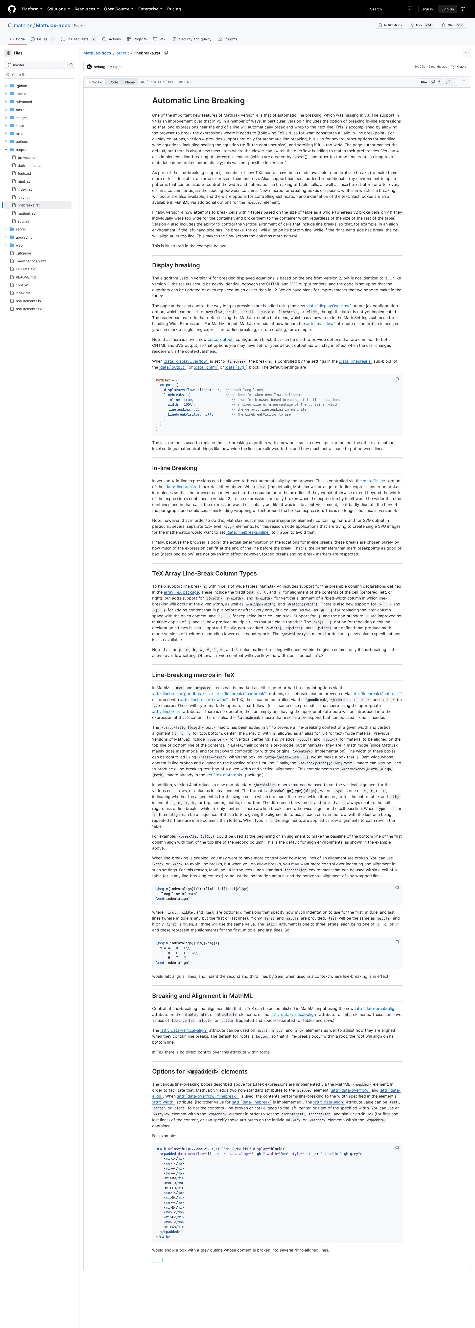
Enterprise (148, 8)
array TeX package (181, 592)
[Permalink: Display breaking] (148, 265)
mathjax (23, 25)
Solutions (56, 8)
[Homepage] (12, 9)
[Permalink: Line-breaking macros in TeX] (148, 674)
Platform (30, 8)
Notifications (393, 25)
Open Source (116, 8)
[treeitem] (37, 205)
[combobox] (41, 74)
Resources (85, 8)
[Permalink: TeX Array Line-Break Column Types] (148, 573)
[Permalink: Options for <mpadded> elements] (148, 1071)
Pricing (174, 8)
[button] (397, 379)
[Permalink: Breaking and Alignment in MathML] (148, 995)
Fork (423, 25)
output (123, 52)
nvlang (99, 67)
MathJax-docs (53, 25)
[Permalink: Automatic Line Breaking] (148, 100)
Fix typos (114, 67)
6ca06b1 (420, 66)
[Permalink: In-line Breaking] (148, 467)
